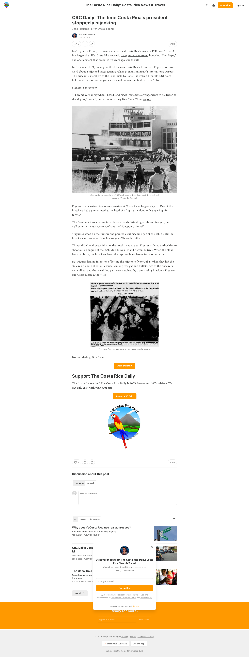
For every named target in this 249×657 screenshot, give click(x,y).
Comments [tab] (79, 483)
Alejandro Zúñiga (87, 34)
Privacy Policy (146, 597)
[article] (124, 533)
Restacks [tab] (91, 483)
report (147, 99)
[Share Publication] (213, 5)
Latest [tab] (83, 519)
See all (77, 593)
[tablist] (84, 483)
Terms (133, 636)
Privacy (124, 636)
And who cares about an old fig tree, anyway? (94, 531)
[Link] (68, 376)
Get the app (139, 643)
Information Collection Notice (123, 597)
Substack (110, 650)
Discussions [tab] (94, 519)
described (135, 238)
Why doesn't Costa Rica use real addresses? (101, 527)
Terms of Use (138, 594)
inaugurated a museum (134, 55)
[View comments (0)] (85, 44)
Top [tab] (75, 519)
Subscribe (225, 5)
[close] (152, 547)
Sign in (240, 5)
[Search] (207, 5)
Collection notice (146, 636)
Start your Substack (117, 643)
